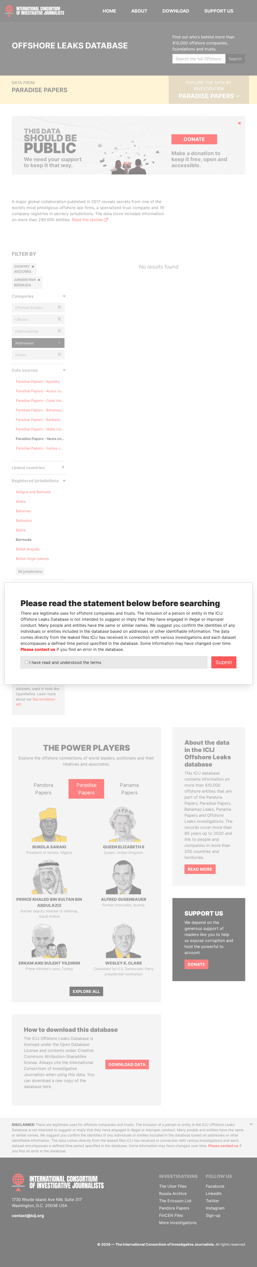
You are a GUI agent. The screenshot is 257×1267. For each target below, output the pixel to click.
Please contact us (38, 649)
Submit (224, 662)
